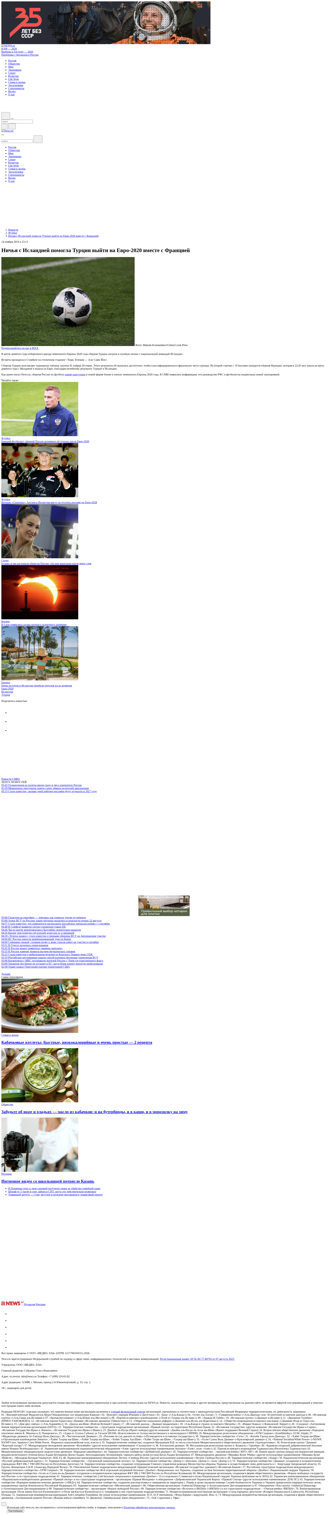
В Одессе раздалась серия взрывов (24, 945)
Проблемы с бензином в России (20, 54)
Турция (5, 694)
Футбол (5, 438)
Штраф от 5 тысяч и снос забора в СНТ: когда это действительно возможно (52, 1191)
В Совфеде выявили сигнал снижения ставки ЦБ (33, 926)
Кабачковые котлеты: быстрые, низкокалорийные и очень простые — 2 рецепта (76, 1042)
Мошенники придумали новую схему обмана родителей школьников (45, 788)
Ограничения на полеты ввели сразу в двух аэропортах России (41, 785)
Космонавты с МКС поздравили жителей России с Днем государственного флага (52, 960)
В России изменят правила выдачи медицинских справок (38, 951)
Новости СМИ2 (10, 779)
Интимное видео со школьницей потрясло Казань (47, 1181)
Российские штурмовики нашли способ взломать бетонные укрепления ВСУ (49, 957)
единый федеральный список (128, 1411)
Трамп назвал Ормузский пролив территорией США (35, 966)
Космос (5, 621)
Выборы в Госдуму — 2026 (17, 51)
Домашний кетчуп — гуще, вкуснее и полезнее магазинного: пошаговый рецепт (55, 1194)
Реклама (40, 1304)
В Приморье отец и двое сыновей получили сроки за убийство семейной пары (54, 1188)
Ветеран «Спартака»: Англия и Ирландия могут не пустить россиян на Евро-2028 (49, 502)
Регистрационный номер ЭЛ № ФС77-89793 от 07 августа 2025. (197, 1359)
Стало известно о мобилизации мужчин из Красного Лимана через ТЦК (47, 954)
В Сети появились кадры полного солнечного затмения (33, 624)
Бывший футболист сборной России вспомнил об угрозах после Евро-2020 (45, 441)
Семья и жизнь (10, 1035)
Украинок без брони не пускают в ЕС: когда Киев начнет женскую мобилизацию (52, 963)
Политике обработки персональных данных (149, 1507)
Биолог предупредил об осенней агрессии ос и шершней (37, 932)
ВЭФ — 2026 (9, 48)
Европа (5, 682)
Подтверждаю (15, 1511)
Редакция (29, 1304)
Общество (7, 1104)
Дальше (6, 974)
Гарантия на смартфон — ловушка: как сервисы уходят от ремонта (43, 917)
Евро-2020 (7, 688)
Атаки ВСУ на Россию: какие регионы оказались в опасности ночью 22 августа (51, 920)
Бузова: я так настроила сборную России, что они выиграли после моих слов (46, 563)
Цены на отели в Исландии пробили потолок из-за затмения (36, 685)
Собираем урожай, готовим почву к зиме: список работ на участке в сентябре (50, 942)
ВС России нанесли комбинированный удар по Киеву (36, 939)
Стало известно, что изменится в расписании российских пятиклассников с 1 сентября (55, 923)
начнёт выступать (75, 374)
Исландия (7, 691)
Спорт (5, 560)
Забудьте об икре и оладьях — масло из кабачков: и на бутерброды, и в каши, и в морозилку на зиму (94, 1112)
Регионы (6, 1173)
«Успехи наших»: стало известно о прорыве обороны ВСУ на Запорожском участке (53, 936)
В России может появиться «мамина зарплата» (32, 948)
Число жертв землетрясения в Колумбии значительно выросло (41, 929)
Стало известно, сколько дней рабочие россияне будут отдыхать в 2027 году (49, 791)
